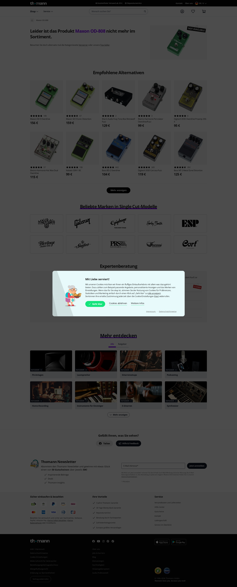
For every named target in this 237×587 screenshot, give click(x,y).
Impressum (151, 311)
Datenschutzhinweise (167, 311)
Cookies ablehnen (118, 303)
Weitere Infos (137, 303)
